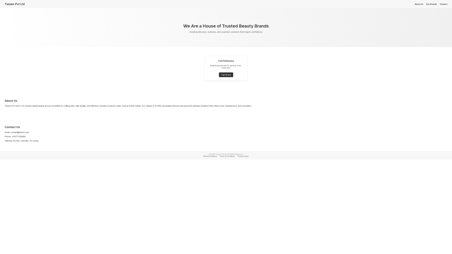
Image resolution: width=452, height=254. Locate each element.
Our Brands (431, 4)
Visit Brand (226, 75)
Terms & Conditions (227, 156)
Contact (443, 4)
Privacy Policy (243, 156)
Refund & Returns (210, 156)
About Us (419, 4)
